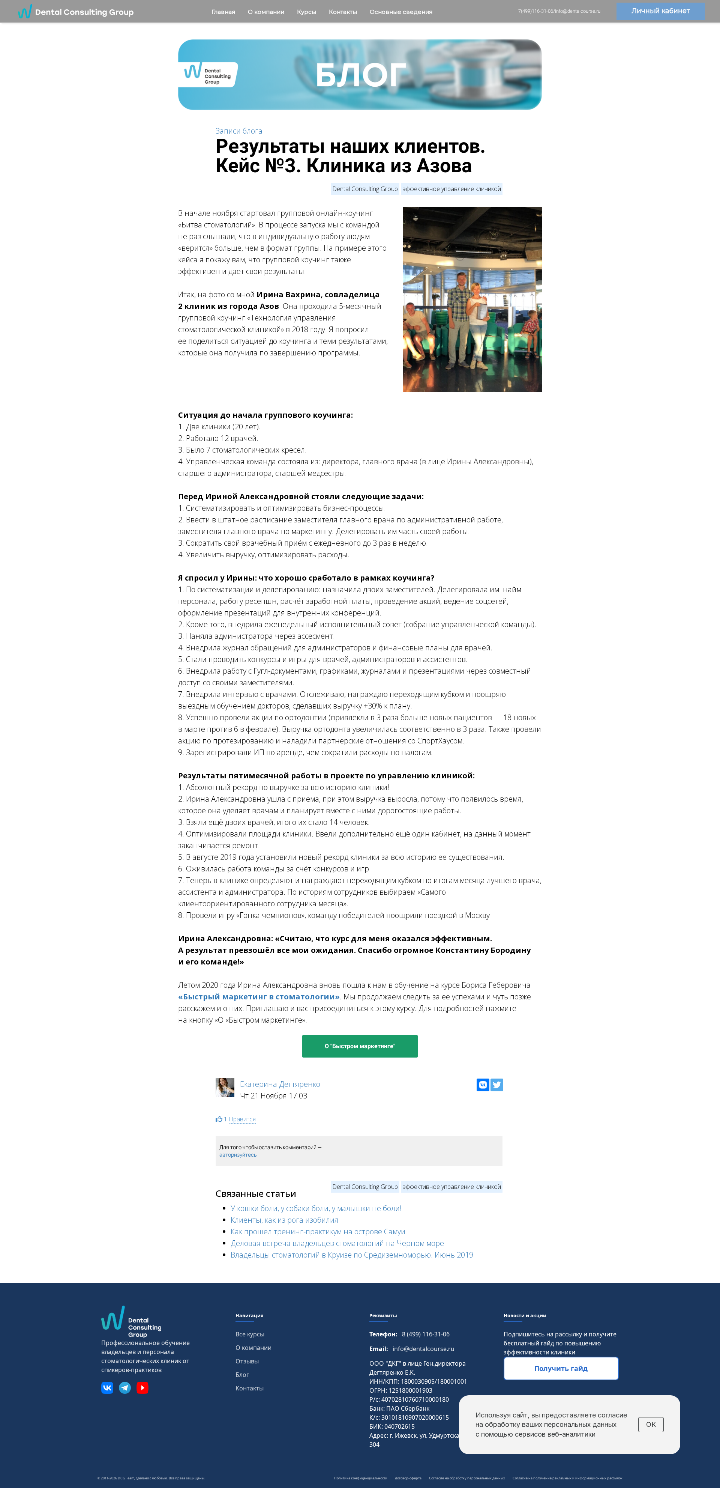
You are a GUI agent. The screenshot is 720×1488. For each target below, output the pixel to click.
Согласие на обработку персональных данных (467, 1478)
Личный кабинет (661, 11)
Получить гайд (561, 1368)
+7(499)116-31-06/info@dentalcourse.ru (558, 11)
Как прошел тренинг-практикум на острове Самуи (318, 1231)
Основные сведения (401, 11)
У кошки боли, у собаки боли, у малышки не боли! (316, 1208)
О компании (267, 11)
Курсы (307, 11)
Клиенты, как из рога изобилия (285, 1220)
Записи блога (239, 131)
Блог (242, 1375)
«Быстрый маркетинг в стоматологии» (259, 996)
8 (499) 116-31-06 (426, 1334)
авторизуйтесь (237, 1154)
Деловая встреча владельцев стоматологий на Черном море (337, 1243)
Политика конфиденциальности (360, 1478)
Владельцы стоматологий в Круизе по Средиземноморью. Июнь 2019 (352, 1255)
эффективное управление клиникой (452, 189)
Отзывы (247, 1361)
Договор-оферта (408, 1478)
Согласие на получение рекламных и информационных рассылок (567, 1478)
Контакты (343, 11)
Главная (224, 11)
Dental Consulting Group (365, 189)
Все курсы (250, 1334)
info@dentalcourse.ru (423, 1349)
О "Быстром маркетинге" (360, 1046)
